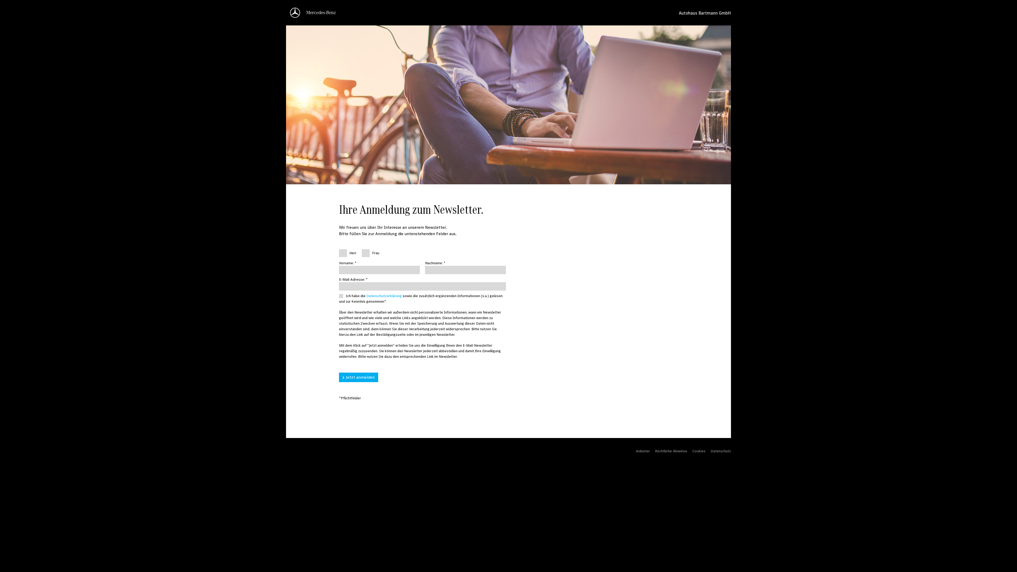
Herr (352, 253)
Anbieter (643, 451)
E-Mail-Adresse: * (353, 279)
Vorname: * (347, 263)
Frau (375, 253)
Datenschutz (721, 451)
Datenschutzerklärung (384, 295)
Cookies (699, 451)
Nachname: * (435, 263)
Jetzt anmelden (360, 377)
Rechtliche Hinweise (671, 451)
